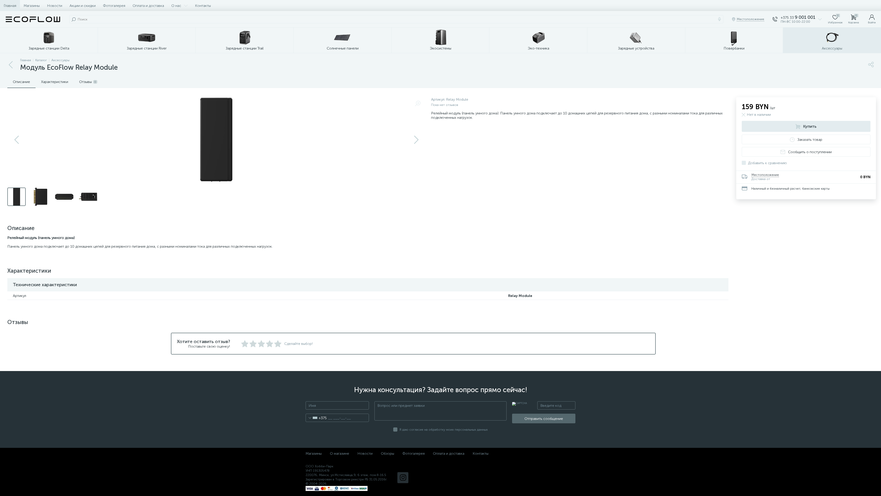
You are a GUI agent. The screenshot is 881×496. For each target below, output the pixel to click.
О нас (176, 5)
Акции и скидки (83, 5)
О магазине (339, 453)
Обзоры (387, 453)
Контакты (203, 5)
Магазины (32, 5)
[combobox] (316, 418)
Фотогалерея (114, 5)
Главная (10, 5)
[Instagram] (402, 477)
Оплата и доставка (148, 5)
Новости (54, 5)
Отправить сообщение (543, 418)
